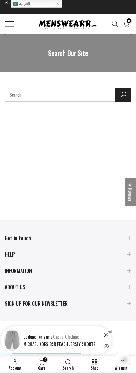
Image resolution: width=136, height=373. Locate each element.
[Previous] (5, 34)
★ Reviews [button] (130, 192)
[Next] (130, 34)
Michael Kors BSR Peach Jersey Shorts (59, 344)
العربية (24, 3)
